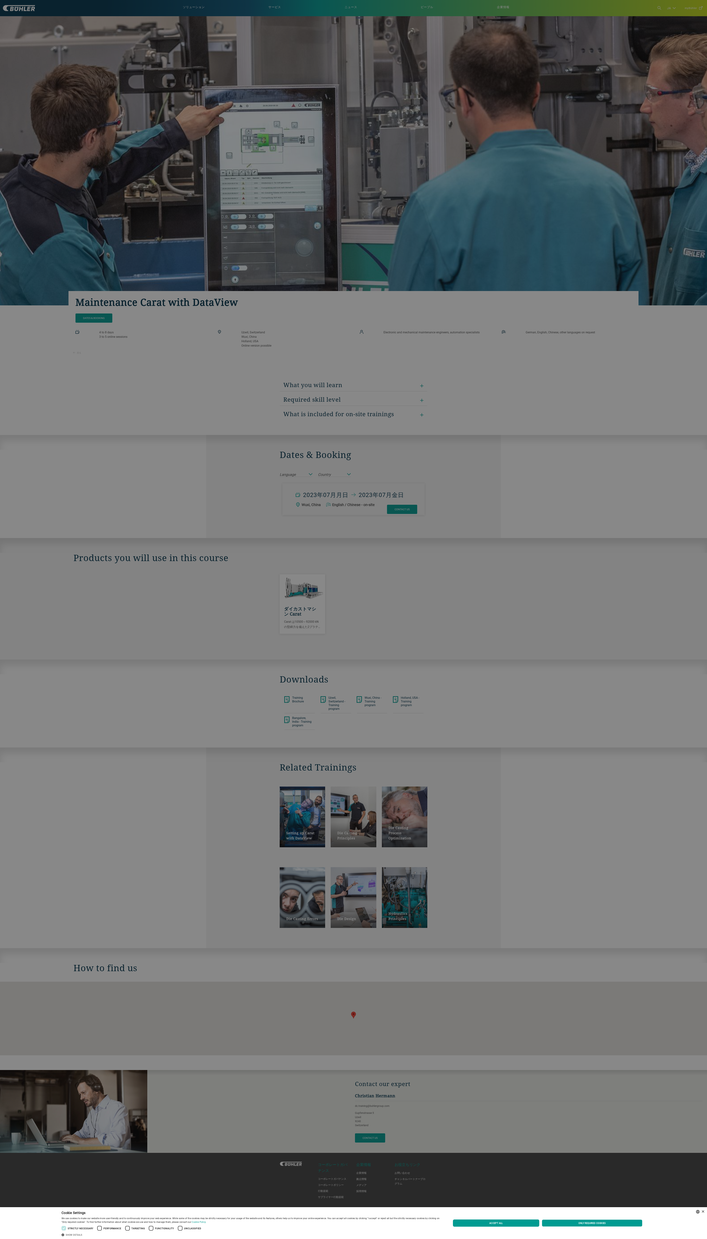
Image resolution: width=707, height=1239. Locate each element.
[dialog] (353, 1223)
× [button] (702, 1211)
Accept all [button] (496, 1223)
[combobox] (698, 1212)
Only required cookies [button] (592, 1223)
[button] (250, 1234)
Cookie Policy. (199, 1221)
